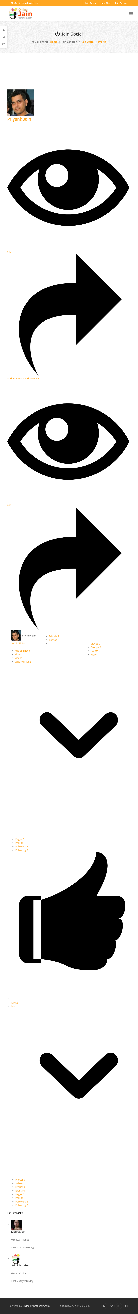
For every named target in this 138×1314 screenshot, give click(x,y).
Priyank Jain (19, 119)
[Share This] (68, 374)
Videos (95, 643)
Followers (21, 846)
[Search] (3, 37)
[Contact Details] (3, 44)
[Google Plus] (119, 1306)
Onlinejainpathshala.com (36, 1305)
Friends (54, 636)
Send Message (31, 378)
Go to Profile (18, 643)
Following (21, 850)
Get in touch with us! (26, 3)
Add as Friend (15, 378)
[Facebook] (104, 1306)
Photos (54, 640)
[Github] (126, 1306)
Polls (19, 842)
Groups (96, 647)
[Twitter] (112, 1306)
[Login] (3, 29)
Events (95, 650)
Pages (19, 839)
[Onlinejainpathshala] (20, 13)
